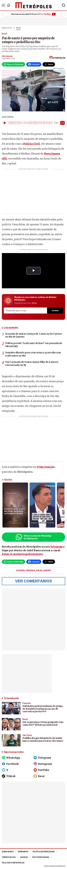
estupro (20, 570)
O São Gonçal (45, 466)
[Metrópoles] (33, 5)
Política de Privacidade (44, 852)
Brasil (18, 28)
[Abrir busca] (63, 5)
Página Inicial (7, 28)
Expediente (23, 852)
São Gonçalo (7, 56)
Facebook (12, 763)
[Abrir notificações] (8, 5)
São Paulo (27, 735)
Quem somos (7, 852)
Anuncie (24, 857)
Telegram (56, 546)
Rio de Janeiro (43, 570)
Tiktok (10, 776)
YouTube (43, 770)
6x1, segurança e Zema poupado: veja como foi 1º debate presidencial (42, 723)
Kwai (41, 776)
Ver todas (15, 317)
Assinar (55, 310)
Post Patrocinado (40, 857)
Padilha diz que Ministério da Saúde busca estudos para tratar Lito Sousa (42, 739)
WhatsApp (13, 757)
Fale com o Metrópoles (13, 863)
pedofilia (31, 570)
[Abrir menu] (3, 5)
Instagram (45, 763)
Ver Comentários (33, 581)
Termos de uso (9, 857)
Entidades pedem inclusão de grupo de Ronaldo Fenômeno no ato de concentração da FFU (42, 709)
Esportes (26, 703)
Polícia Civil (31, 143)
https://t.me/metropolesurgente (22, 554)
